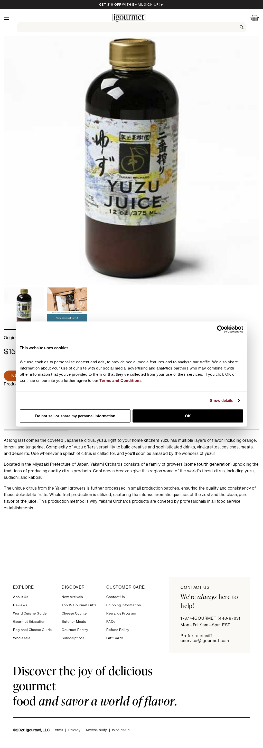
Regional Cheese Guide (32, 630)
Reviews (20, 605)
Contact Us (115, 597)
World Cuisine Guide (30, 613)
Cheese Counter (75, 613)
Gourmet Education (29, 621)
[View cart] (251, 17)
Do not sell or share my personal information (75, 416)
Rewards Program (121, 613)
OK (188, 416)
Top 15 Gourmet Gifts (79, 605)
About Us (20, 597)
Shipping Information (123, 605)
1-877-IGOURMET (210, 618)
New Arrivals (72, 597)
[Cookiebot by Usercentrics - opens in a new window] (220, 329)
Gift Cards (114, 638)
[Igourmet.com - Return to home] (129, 17)
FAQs (111, 621)
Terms (58, 730)
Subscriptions (73, 638)
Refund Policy (117, 630)
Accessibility (96, 730)
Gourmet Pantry (75, 630)
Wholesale (21, 638)
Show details (221, 400)
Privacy (74, 730)
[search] (132, 27)
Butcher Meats (74, 621)
